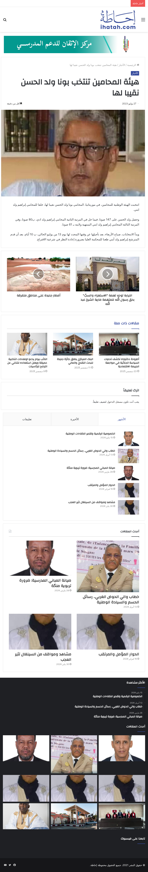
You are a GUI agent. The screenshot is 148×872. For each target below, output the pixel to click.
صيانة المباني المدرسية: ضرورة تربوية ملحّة (91, 467)
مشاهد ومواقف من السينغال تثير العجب (91, 502)
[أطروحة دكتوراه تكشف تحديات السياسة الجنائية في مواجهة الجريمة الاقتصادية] (119, 344)
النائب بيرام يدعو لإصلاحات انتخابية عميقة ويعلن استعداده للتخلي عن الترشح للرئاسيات (27, 363)
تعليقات (27, 419)
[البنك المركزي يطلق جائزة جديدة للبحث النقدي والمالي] (73, 344)
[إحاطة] (118, 19)
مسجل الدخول (115, 401)
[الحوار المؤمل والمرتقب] (128, 490)
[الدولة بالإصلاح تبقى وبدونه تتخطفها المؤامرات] (26, 788)
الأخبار (122, 64)
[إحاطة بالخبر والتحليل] (74, 44)
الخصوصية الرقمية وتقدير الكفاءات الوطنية (90, 433)
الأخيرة (75, 419)
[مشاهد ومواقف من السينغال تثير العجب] (128, 507)
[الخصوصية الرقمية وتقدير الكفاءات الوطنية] (128, 439)
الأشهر (122, 419)
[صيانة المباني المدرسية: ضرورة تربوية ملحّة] (128, 473)
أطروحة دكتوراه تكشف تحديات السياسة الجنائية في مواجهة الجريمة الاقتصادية (121, 363)
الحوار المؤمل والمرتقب (101, 485)
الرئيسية (132, 64)
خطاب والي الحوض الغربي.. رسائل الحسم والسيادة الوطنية (81, 450)
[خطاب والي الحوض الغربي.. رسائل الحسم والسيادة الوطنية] (128, 456)
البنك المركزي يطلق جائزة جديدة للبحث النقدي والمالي (75, 361)
